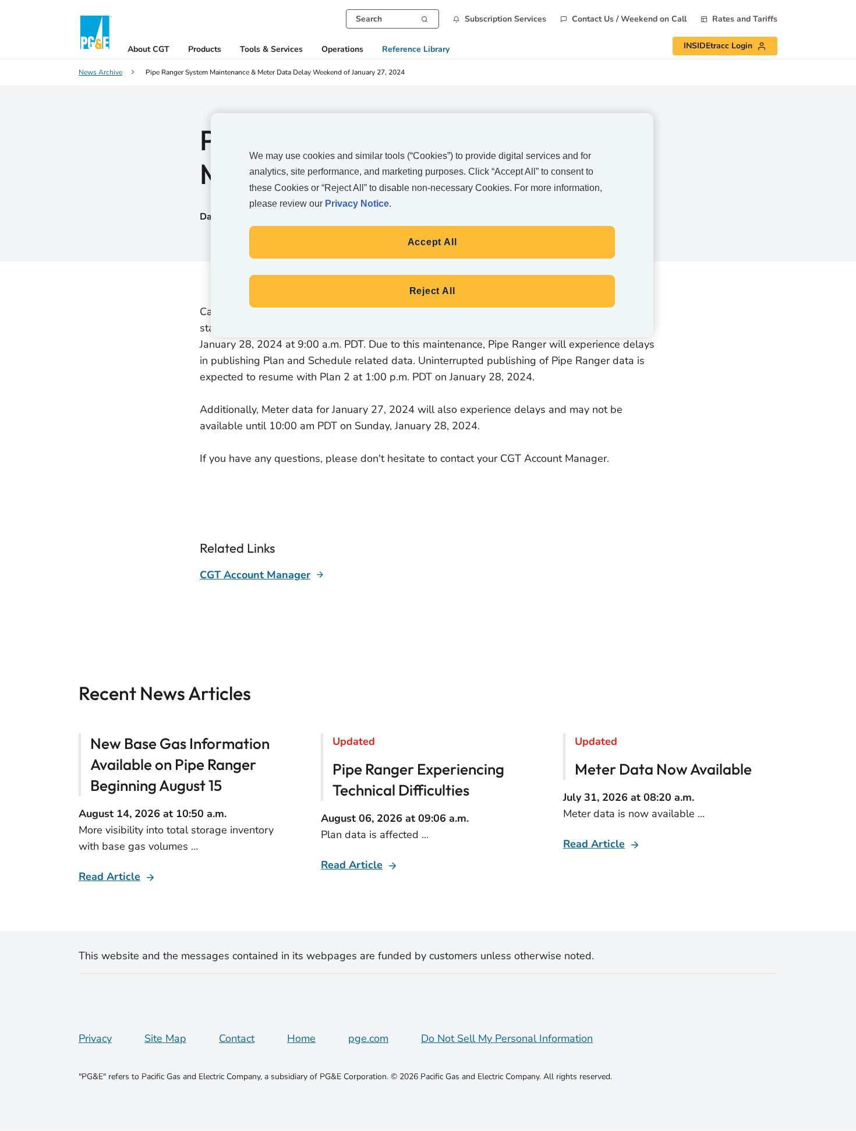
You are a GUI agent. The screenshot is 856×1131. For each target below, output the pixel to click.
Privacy (95, 1038)
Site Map (165, 1038)
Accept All (432, 242)
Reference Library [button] (416, 50)
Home (301, 1038)
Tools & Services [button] (271, 50)
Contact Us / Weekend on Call (629, 19)
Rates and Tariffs (744, 19)
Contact (236, 1038)
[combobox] (392, 19)
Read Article (109, 876)
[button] (499, 19)
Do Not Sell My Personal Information (507, 1038)
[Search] (424, 18)
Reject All (432, 291)
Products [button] (204, 50)
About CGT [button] (148, 50)
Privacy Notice (357, 203)
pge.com (368, 1038)
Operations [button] (342, 50)
